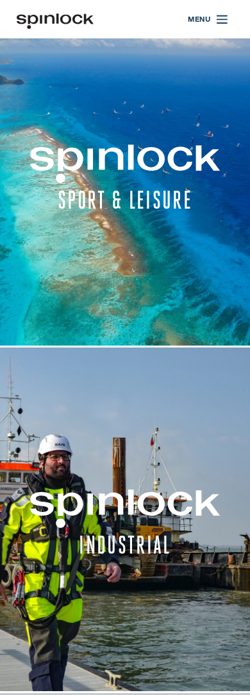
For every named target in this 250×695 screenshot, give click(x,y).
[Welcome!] (55, 19)
